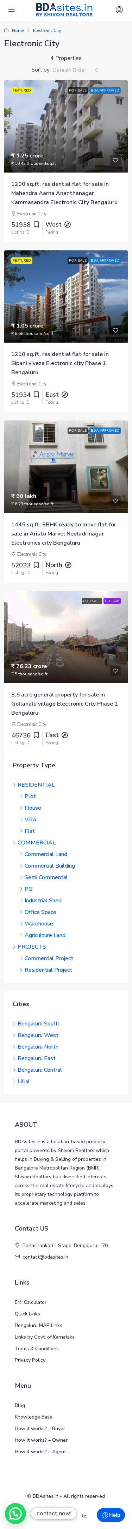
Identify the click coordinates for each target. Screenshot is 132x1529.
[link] (66, 126)
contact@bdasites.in (45, 1257)
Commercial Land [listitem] (46, 854)
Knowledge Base (33, 1417)
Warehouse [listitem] (39, 924)
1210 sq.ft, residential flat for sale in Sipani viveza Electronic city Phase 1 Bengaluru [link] (60, 363)
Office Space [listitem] (40, 912)
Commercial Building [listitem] (50, 866)
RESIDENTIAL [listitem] (36, 785)
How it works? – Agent (40, 1451)
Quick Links (27, 1314)
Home (18, 30)
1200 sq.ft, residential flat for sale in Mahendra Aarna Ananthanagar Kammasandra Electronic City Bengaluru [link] (64, 193)
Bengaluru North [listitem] (38, 1047)
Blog (20, 1405)
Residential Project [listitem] (48, 970)
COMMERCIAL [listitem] (37, 843)
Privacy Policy (30, 1360)
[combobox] (75, 70)
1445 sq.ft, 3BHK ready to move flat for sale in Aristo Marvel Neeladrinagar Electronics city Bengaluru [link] (63, 534)
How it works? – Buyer (40, 1428)
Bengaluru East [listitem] (37, 1058)
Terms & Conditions (37, 1348)
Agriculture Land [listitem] (45, 935)
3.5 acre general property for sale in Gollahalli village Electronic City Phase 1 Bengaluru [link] (64, 704)
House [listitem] (33, 808)
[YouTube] (86, 1516)
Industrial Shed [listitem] (43, 900)
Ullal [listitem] (24, 1081)
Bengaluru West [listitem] (38, 1035)
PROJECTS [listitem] (32, 947)
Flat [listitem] (30, 831)
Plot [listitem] (30, 796)
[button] (15, 1513)
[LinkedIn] (73, 1516)
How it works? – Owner (41, 1440)
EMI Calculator (30, 1302)
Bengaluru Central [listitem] (40, 1070)
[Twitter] (59, 1516)
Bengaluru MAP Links (38, 1325)
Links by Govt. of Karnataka (45, 1337)
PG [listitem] (28, 889)
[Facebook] (46, 1516)
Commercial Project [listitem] (49, 958)
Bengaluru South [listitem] (38, 1024)
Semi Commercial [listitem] (46, 877)
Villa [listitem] (30, 819)
